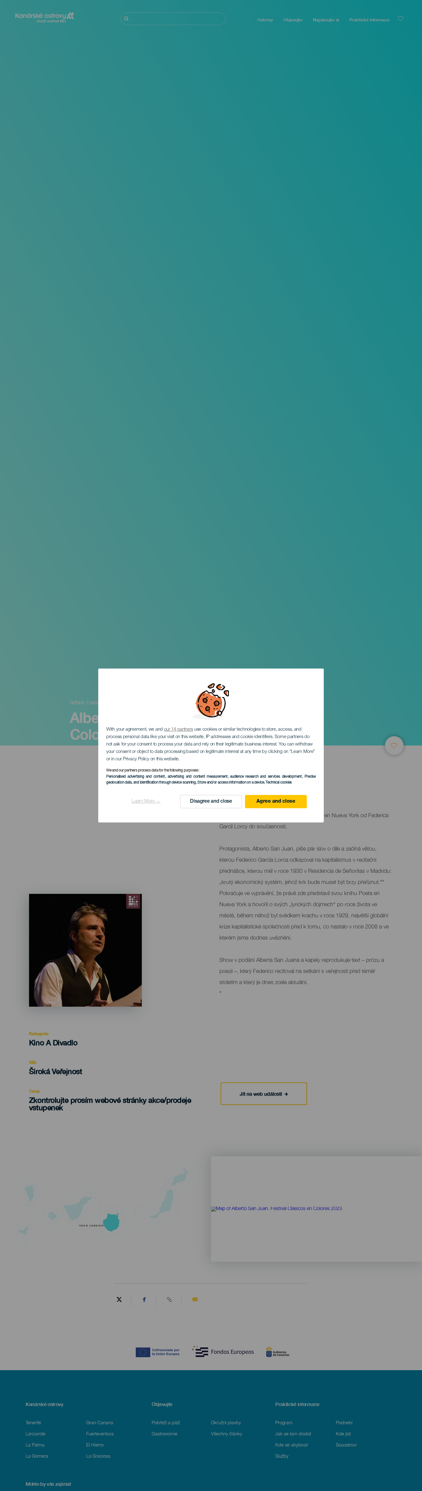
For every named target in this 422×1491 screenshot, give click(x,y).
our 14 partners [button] (178, 729)
